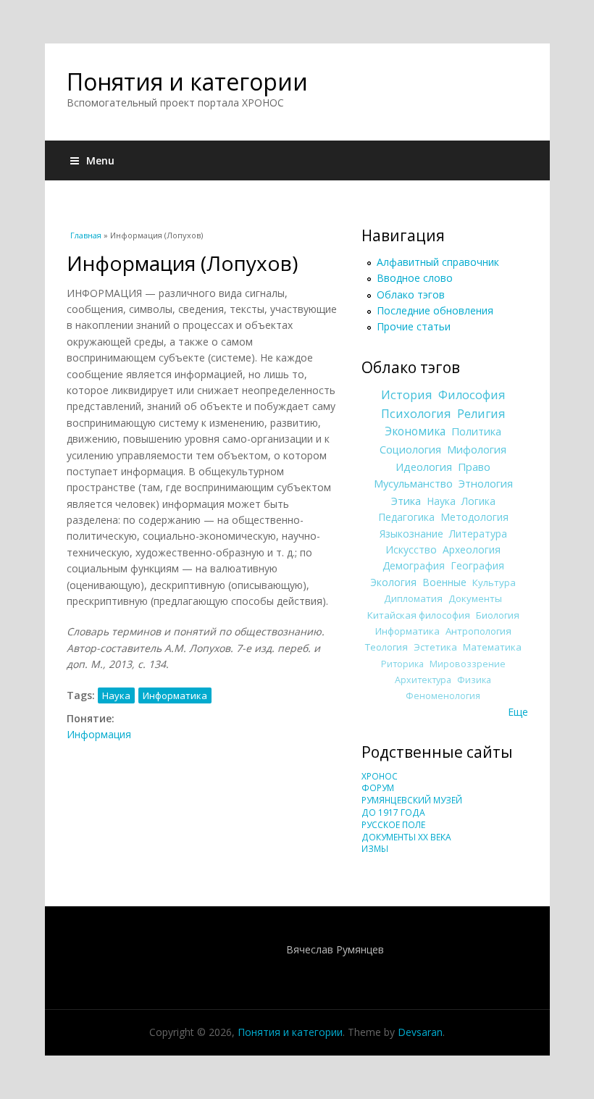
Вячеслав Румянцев (335, 949)
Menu (100, 160)
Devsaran (420, 1032)
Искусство (411, 549)
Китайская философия (418, 615)
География (477, 565)
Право (474, 466)
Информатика (175, 695)
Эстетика (435, 646)
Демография (413, 565)
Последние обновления (435, 310)
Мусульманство (413, 483)
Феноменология (443, 696)
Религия (481, 414)
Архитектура (423, 680)
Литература (478, 533)
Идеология (424, 466)
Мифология (476, 449)
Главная (85, 235)
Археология (472, 549)
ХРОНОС (379, 776)
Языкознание (411, 533)
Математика (492, 646)
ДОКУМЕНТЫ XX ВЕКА (406, 837)
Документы (475, 598)
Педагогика (406, 517)
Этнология (486, 483)
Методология (474, 517)
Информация (99, 734)
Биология (497, 615)
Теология (386, 646)
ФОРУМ (377, 788)
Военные (444, 582)
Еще (518, 712)
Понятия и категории (187, 81)
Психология (416, 414)
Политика (476, 431)
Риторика (402, 664)
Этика (406, 500)
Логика (478, 501)
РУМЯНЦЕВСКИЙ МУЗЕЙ (411, 800)
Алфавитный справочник (438, 262)
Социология (410, 449)
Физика (474, 680)
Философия (472, 395)
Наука (116, 695)
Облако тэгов (411, 294)
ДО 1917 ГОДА (393, 812)
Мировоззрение (468, 664)
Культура (494, 582)
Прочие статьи (414, 326)
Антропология (478, 631)
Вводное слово (415, 278)
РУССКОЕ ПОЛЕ (393, 825)
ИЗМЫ (374, 849)
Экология (393, 582)
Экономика (415, 431)
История (406, 395)
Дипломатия (413, 598)
